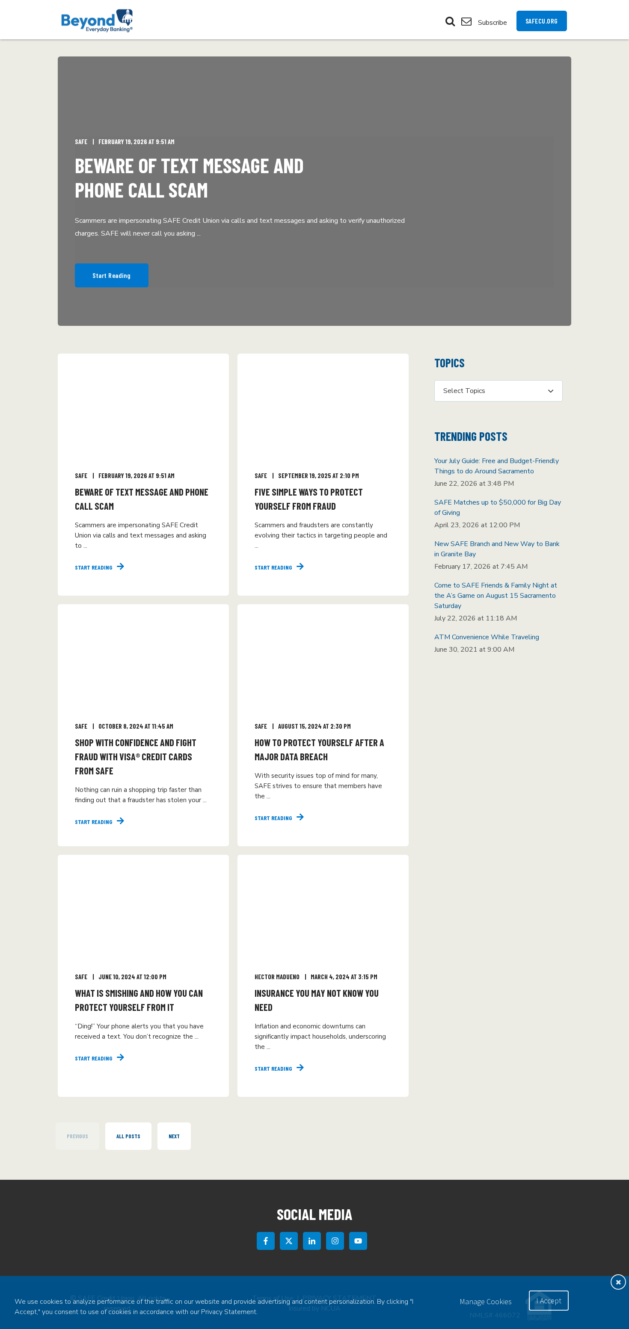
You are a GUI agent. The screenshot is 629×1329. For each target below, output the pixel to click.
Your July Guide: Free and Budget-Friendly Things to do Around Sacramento (496, 466)
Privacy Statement (228, 1312)
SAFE (81, 141)
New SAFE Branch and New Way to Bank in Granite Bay (497, 549)
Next (174, 1136)
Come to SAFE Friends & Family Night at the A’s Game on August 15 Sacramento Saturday (495, 596)
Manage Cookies (486, 1301)
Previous (77, 1136)
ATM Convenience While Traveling (486, 637)
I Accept (548, 1300)
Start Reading (111, 275)
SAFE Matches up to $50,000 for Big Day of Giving (497, 507)
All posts (128, 1136)
